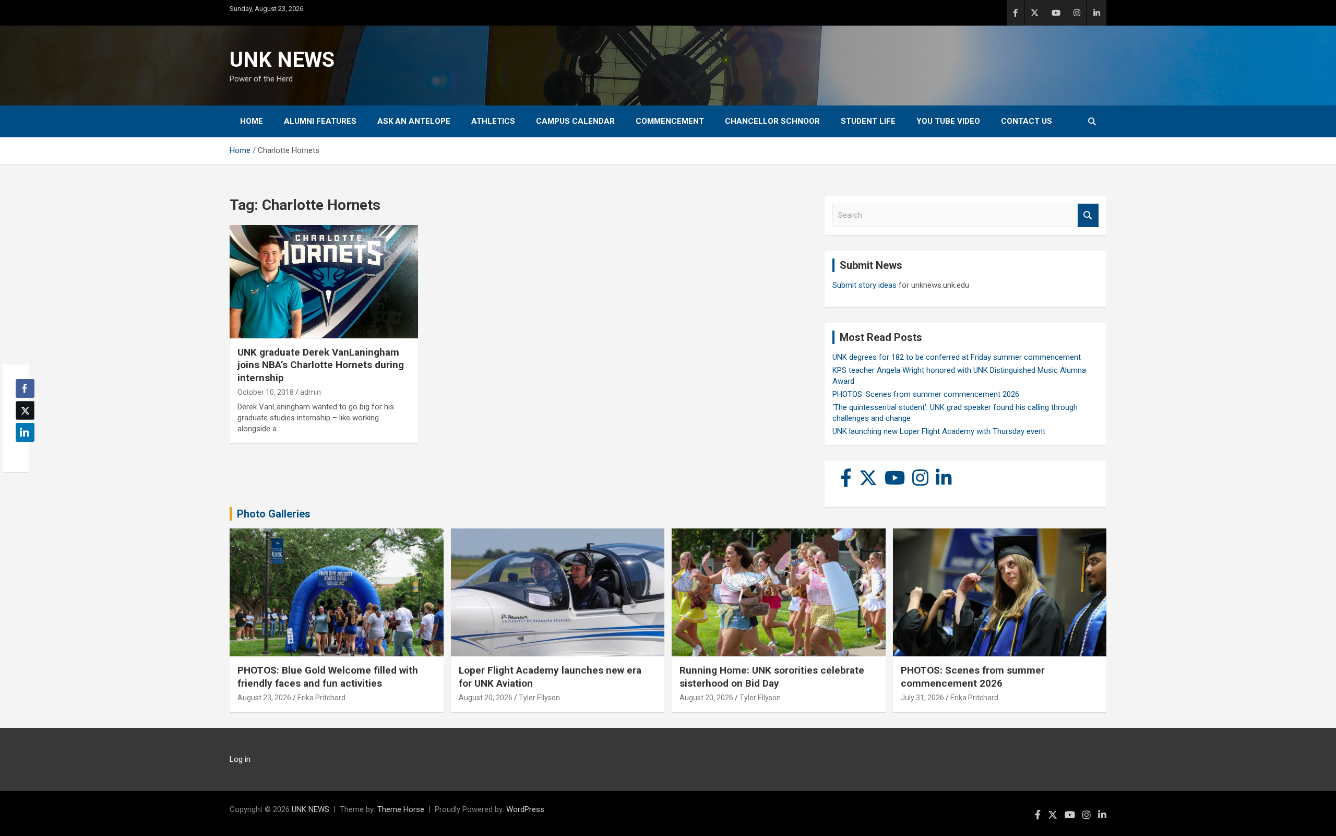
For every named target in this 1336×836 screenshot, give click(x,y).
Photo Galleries (274, 514)
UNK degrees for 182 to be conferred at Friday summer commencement (956, 357)
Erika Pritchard (321, 697)
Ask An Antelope (413, 121)
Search (1088, 215)
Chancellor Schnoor (772, 121)
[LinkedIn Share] (25, 432)
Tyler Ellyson (539, 697)
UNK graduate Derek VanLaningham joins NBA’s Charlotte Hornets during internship (320, 365)
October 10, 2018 (265, 392)
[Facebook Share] (25, 388)
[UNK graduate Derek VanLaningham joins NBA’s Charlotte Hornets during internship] (324, 282)
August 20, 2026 (485, 697)
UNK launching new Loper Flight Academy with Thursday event (938, 431)
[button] (22, 452)
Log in (240, 759)
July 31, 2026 (922, 697)
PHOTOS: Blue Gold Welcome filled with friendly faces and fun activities (327, 676)
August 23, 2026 (264, 697)
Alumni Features (320, 121)
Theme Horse (400, 809)
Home (251, 121)
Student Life (868, 121)
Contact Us (1026, 121)
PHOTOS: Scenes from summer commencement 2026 (925, 394)
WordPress (525, 809)
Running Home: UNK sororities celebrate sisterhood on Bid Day (771, 676)
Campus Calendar (575, 121)
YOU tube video (948, 121)
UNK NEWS (282, 60)
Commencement (670, 121)
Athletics (493, 121)
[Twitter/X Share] (25, 410)
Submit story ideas (864, 285)
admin (310, 392)
